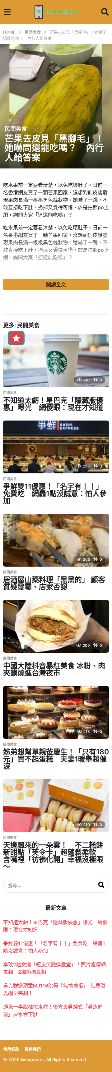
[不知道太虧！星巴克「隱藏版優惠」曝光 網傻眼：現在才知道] (56, 360)
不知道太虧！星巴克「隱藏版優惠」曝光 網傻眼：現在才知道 (53, 404)
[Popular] (16, 338)
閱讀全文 (56, 284)
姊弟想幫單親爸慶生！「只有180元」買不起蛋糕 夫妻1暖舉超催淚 (56, 759)
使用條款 (11, 1049)
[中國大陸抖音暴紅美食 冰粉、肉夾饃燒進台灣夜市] (56, 626)
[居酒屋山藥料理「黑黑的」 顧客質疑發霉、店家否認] (56, 540)
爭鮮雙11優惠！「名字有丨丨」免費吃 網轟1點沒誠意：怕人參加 (55, 493)
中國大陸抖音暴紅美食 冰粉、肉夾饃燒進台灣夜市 (54, 669)
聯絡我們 (33, 1049)
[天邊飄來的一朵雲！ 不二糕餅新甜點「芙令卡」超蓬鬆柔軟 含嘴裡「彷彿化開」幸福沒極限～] (56, 805)
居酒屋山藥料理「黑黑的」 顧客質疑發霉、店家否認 (54, 583)
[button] (7, 12)
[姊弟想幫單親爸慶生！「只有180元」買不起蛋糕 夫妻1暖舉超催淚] (56, 712)
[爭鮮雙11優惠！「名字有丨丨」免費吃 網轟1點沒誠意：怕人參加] (56, 447)
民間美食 (16, 129)
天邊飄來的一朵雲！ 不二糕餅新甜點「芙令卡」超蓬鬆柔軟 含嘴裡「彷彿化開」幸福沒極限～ (53, 856)
